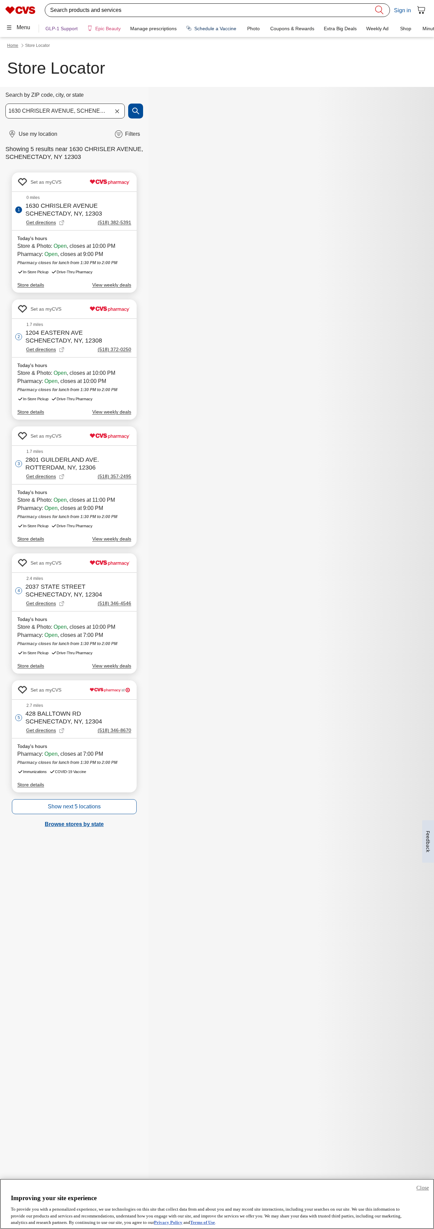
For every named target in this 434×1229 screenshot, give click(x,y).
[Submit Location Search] (135, 111)
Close (422, 1188)
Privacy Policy (168, 1222)
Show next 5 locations (74, 806)
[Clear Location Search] (117, 111)
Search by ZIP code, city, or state (44, 95)
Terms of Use (202, 1222)
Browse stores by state (74, 824)
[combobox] (65, 111)
